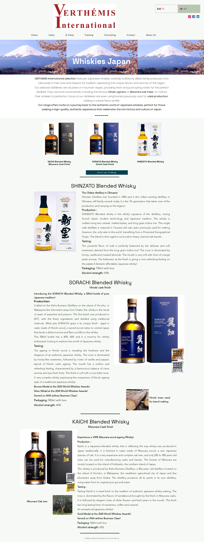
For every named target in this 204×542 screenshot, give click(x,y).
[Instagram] (189, 16)
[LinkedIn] (198, 16)
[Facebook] (193, 16)
